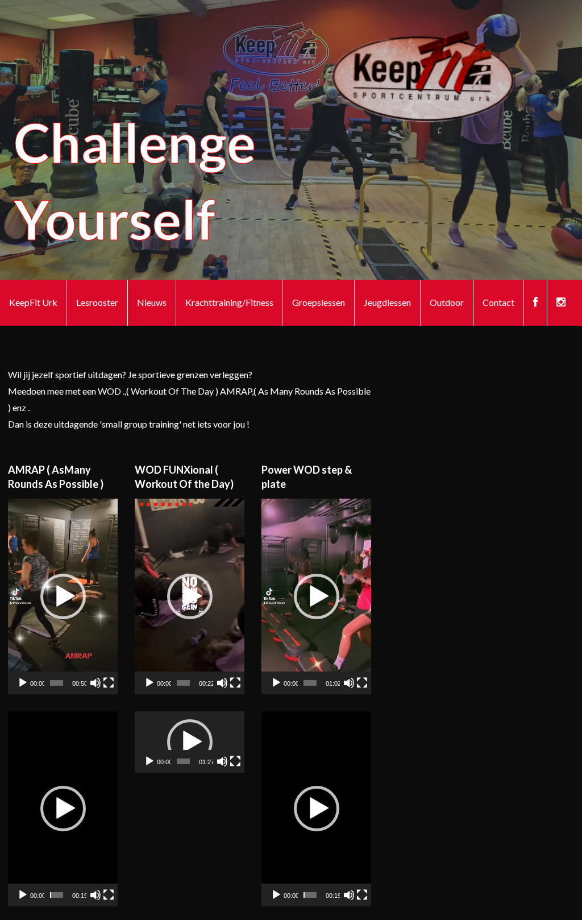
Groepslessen (318, 302)
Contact (498, 302)
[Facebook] (535, 303)
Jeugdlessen (387, 302)
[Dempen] (95, 683)
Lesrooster (97, 302)
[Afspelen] (22, 683)
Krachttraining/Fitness (229, 302)
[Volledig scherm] (108, 683)
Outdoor (447, 302)
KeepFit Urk (33, 302)
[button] (63, 596)
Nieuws (152, 302)
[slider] (56, 683)
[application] (63, 596)
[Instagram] (561, 303)
